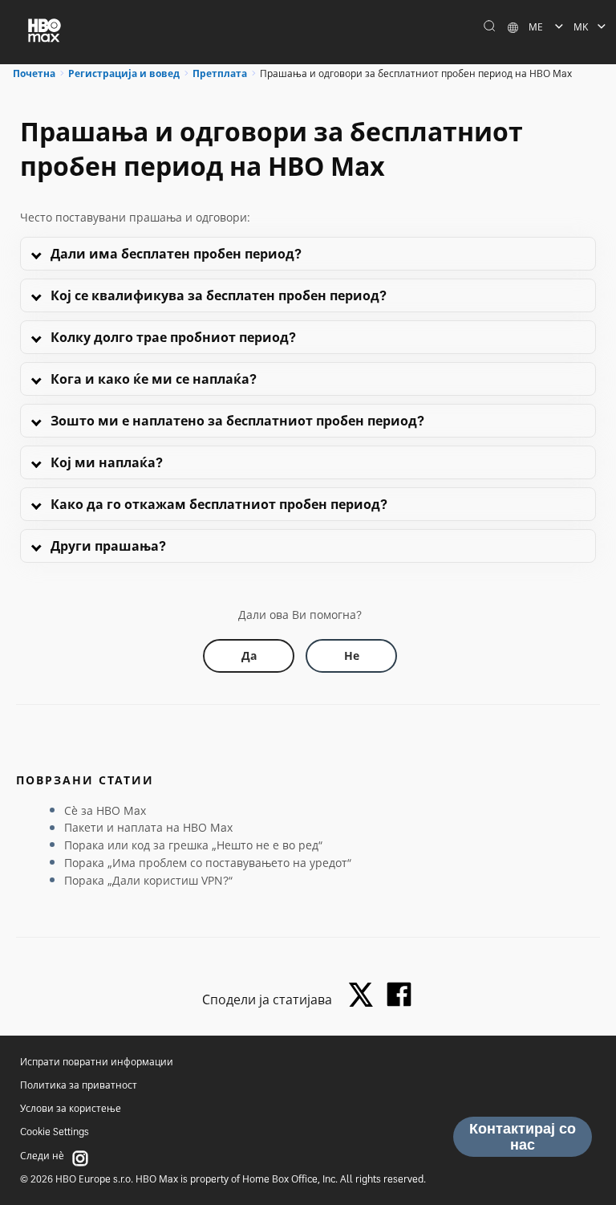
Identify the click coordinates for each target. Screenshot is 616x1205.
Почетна (34, 73)
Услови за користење (70, 1108)
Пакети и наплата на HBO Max (148, 827)
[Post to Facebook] (399, 994)
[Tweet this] (365, 996)
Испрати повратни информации (96, 1062)
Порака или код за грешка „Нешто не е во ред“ (193, 845)
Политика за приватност (78, 1085)
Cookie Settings (54, 1131)
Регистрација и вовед (124, 73)
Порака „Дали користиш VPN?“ (148, 880)
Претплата (219, 73)
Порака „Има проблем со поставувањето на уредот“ (207, 862)
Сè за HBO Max (105, 810)
